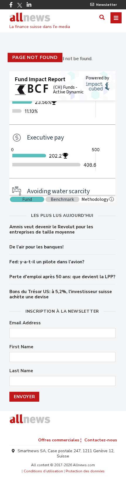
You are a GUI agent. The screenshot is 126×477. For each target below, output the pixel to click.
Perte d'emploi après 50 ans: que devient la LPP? (62, 276)
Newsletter (106, 4)
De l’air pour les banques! (36, 247)
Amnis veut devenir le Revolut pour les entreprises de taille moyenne (51, 229)
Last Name (21, 371)
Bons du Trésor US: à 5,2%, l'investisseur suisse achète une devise (60, 294)
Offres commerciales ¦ (59, 440)
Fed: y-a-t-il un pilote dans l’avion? (46, 261)
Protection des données (85, 471)
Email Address (25, 323)
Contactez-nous (100, 440)
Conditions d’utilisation (43, 471)
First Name (21, 347)
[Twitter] (19, 5)
